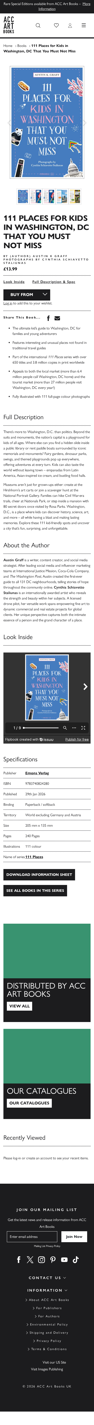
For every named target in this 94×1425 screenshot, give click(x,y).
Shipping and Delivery (49, 1333)
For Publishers (49, 1308)
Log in (7, 303)
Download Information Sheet (39, 874)
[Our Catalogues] (47, 1074)
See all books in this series (35, 890)
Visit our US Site (54, 1362)
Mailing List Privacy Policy (47, 1246)
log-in (17, 1158)
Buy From (21, 294)
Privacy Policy (49, 1341)
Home (7, 45)
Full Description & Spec (53, 282)
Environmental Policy (49, 1324)
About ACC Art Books (49, 1300)
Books (21, 45)
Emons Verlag (37, 773)
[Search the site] (38, 25)
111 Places (34, 857)
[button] (56, 25)
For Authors (49, 1316)
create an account (39, 1158)
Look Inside (14, 282)
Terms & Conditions (49, 1349)
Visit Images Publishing (47, 1369)
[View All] (47, 973)
